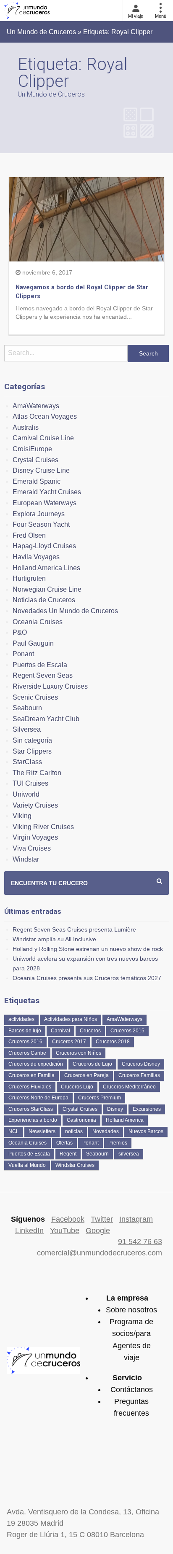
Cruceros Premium (99, 1098)
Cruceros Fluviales (29, 1087)
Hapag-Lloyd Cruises (44, 545)
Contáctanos (131, 1389)
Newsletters (42, 1131)
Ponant (23, 653)
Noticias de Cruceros (44, 599)
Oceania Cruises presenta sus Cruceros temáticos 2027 (87, 978)
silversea (128, 1154)
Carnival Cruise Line (43, 438)
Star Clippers (32, 751)
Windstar (26, 859)
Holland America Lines (46, 567)
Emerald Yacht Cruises (47, 492)
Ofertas (64, 1143)
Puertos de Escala (40, 664)
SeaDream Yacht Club (46, 718)
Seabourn (27, 707)
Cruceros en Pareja (86, 1075)
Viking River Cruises (43, 826)
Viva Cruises (32, 848)
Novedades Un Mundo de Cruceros (65, 610)
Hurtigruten (29, 578)
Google (98, 1230)
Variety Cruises (35, 805)
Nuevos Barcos (145, 1131)
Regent (68, 1154)
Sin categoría (32, 740)
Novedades (105, 1131)
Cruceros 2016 (25, 1042)
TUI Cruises (30, 783)
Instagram (136, 1219)
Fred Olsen (29, 535)
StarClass (27, 761)
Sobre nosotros (131, 1310)
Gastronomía (81, 1120)
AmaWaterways (36, 405)
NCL (13, 1131)
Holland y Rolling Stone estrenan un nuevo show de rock (88, 948)
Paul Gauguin (33, 643)
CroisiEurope (32, 448)
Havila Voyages (36, 556)
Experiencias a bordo (32, 1120)
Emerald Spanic (36, 481)
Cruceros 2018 (113, 1042)
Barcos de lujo (24, 1031)
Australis (26, 427)
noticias (74, 1131)
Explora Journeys (39, 513)
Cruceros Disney (141, 1064)
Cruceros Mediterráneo (129, 1087)
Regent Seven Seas (43, 675)
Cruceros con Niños (78, 1053)
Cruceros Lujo (77, 1087)
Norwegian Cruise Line (47, 589)
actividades (21, 1019)
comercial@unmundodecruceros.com (99, 1253)
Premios (117, 1143)
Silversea (27, 729)
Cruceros (90, 1031)
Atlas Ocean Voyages (45, 416)
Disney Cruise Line (41, 470)
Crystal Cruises (35, 459)
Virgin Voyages (35, 837)
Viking (22, 815)
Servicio (127, 1378)
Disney (115, 1109)
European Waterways (44, 502)
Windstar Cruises (74, 1165)
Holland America (125, 1120)
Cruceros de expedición (35, 1064)
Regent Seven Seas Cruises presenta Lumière (74, 929)
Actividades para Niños (70, 1019)
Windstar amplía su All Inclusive (54, 939)
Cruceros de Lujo (92, 1064)
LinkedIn (29, 1230)
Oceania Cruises (38, 621)
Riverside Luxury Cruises (50, 686)
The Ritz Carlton (37, 772)
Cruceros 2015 (127, 1031)
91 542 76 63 (140, 1241)
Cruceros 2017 (69, 1042)
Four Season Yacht (41, 524)
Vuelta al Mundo (27, 1165)
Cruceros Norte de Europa (38, 1098)
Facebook (67, 1219)
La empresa (127, 1298)
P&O (20, 632)
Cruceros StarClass (30, 1109)
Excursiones (147, 1109)
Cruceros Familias (139, 1075)
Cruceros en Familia (31, 1075)
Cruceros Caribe (27, 1053)
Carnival (60, 1031)
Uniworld (26, 794)
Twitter (102, 1219)
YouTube (64, 1230)
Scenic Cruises (35, 697)
